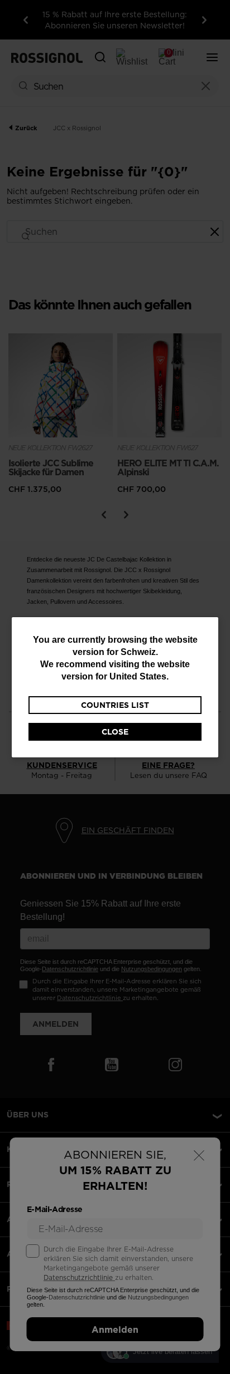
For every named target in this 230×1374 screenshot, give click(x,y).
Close (115, 731)
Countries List (115, 705)
